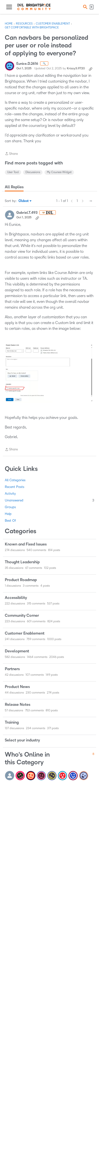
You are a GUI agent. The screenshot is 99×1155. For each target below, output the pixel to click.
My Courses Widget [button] (59, 172)
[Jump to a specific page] (90, 201)
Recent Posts (14, 487)
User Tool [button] (13, 172)
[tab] (14, 187)
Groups (10, 507)
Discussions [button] (32, 172)
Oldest (24, 201)
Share (11, 154)
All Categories (15, 480)
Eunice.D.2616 (27, 63)
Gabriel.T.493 (26, 212)
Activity (10, 493)
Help (8, 514)
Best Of (10, 520)
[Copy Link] (90, 68)
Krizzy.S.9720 (76, 68)
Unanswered (49, 500)
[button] (84, 7)
